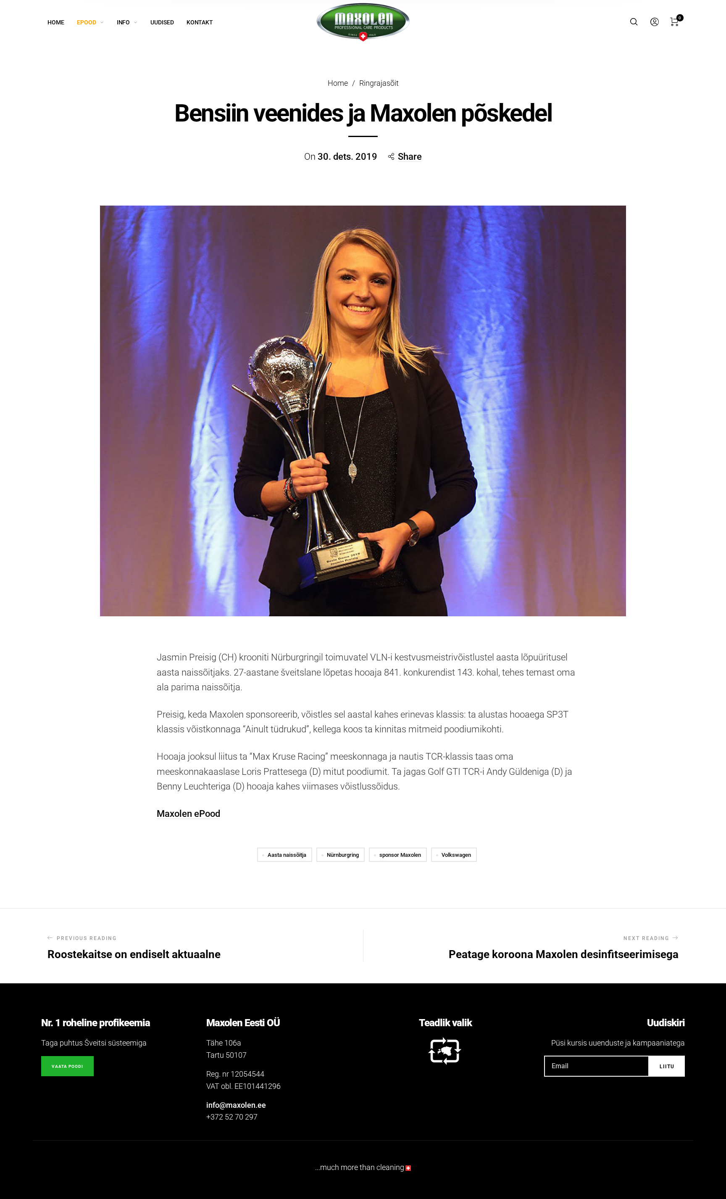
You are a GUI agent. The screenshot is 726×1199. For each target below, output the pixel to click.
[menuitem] (62, 22)
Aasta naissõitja (287, 855)
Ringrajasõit (379, 83)
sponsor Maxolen (400, 855)
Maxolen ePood (188, 813)
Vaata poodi (67, 1066)
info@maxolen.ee (236, 1105)
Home (338, 83)
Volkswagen (456, 855)
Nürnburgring (343, 855)
